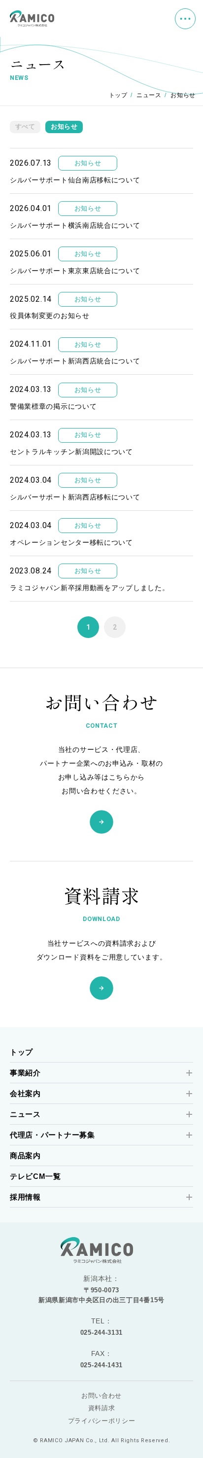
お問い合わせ (101, 1395)
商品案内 (25, 1155)
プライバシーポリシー (101, 1420)
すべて (25, 126)
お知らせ (64, 126)
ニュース (149, 95)
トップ (118, 95)
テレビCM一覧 (35, 1176)
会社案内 (25, 1093)
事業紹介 (25, 1072)
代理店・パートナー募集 (52, 1135)
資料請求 (101, 1408)
